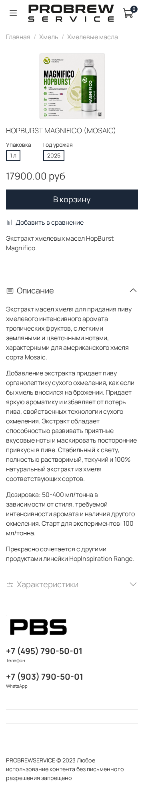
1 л (13, 155)
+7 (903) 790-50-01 (44, 676)
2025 (53, 155)
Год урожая (58, 145)
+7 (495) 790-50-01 (44, 650)
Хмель (48, 36)
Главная (18, 36)
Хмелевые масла (92, 36)
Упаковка (18, 145)
